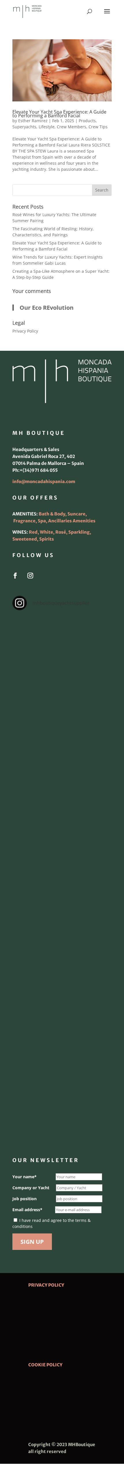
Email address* (27, 1209)
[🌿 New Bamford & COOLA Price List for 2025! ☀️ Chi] (62, 879)
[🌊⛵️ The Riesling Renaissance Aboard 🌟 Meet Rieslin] (62, 704)
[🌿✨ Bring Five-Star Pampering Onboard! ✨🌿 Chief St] (62, 821)
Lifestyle (47, 126)
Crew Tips (98, 126)
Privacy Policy (25, 331)
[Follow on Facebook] (15, 575)
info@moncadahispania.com (43, 481)
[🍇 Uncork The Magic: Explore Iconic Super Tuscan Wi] (62, 1055)
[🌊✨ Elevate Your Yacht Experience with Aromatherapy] (62, 1113)
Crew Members (71, 126)
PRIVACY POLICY (46, 1285)
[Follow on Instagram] (30, 575)
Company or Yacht (30, 1187)
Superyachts (24, 126)
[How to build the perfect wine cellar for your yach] (62, 762)
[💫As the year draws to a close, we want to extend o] (62, 938)
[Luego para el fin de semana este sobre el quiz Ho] (62, 645)
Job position (24, 1198)
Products (87, 120)
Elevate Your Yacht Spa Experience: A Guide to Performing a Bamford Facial (59, 114)
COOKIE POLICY (45, 1364)
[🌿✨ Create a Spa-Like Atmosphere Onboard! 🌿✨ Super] (62, 996)
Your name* (24, 1176)
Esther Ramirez (33, 120)
